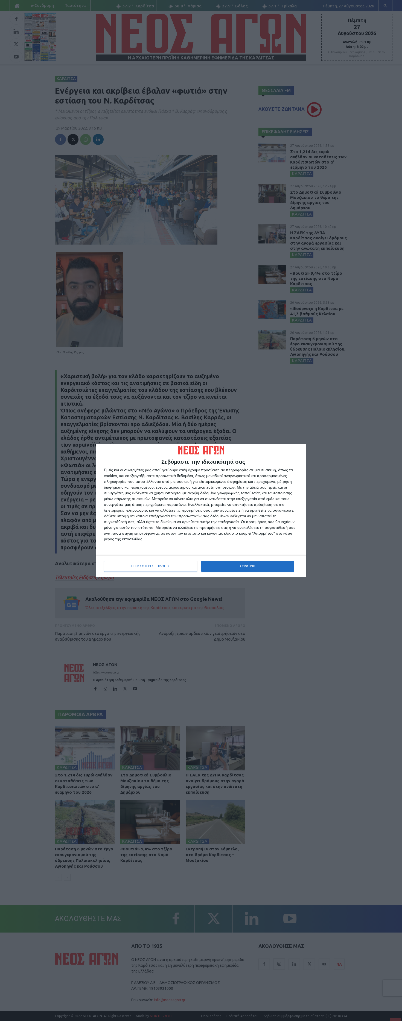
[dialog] (201, 510)
